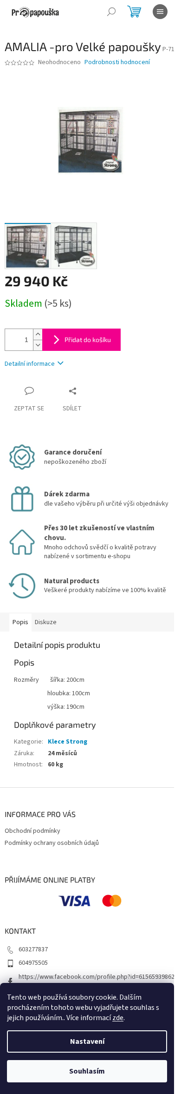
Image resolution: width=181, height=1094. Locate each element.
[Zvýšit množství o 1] (37, 334)
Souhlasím (87, 1071)
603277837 (33, 949)
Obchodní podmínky (32, 831)
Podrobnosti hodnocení (117, 62)
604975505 (33, 963)
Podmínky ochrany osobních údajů (52, 843)
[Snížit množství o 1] (37, 345)
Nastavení (87, 1041)
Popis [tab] (20, 622)
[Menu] (160, 11)
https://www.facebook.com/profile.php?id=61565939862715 (97, 981)
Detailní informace (30, 364)
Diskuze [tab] (46, 622)
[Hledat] (111, 11)
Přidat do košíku (88, 339)
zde (117, 1018)
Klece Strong (67, 741)
